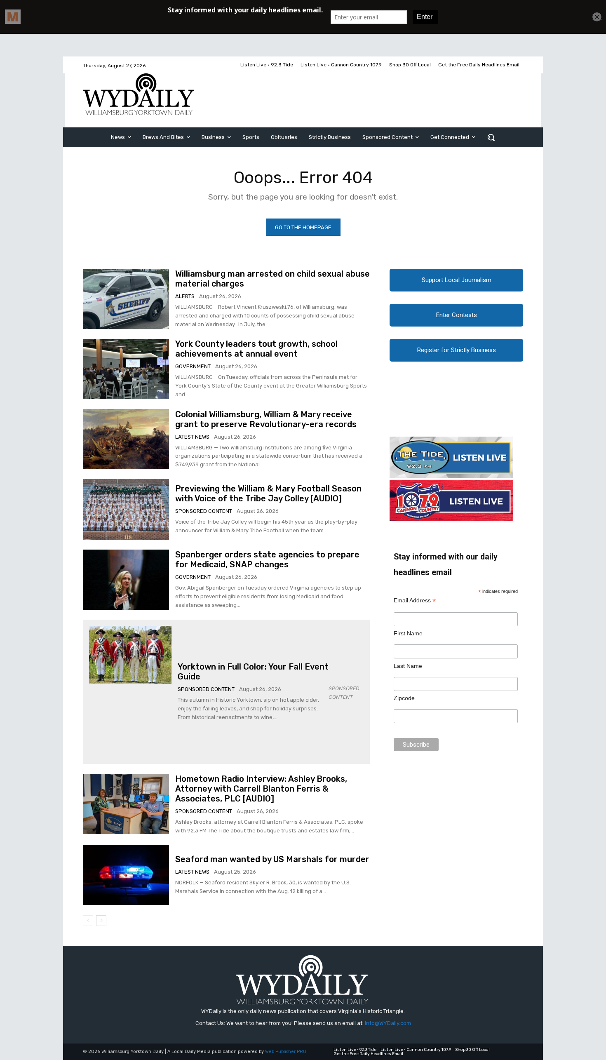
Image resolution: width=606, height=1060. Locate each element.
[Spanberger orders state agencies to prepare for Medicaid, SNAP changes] (126, 580)
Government (193, 366)
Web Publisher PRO (285, 1051)
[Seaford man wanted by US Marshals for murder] (126, 875)
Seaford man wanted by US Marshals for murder (272, 859)
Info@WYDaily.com (388, 1023)
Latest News (192, 437)
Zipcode (404, 698)
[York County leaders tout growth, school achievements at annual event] (126, 369)
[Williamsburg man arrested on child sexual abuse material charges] (126, 299)
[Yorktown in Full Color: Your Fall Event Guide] (130, 655)
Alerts (185, 296)
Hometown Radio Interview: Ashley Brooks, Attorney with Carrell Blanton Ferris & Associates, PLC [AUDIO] (261, 789)
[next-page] (101, 920)
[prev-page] (88, 920)
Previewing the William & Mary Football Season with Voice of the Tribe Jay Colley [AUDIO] (268, 493)
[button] (491, 137)
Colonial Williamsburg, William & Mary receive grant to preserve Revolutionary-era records (266, 419)
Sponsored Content (203, 511)
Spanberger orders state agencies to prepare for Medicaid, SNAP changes (267, 559)
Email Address (415, 600)
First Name (408, 633)
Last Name (408, 666)
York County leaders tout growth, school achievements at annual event (256, 349)
